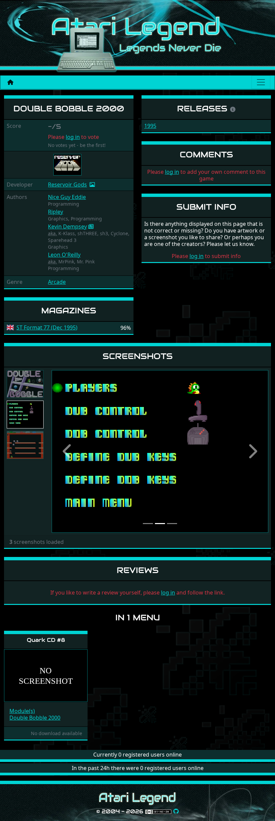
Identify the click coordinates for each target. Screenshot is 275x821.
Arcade (57, 282)
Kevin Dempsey (67, 226)
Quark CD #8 (46, 640)
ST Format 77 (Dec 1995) (46, 327)
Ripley (55, 211)
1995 (150, 126)
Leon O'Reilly (64, 254)
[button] (68, 451)
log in (73, 137)
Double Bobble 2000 (34, 717)
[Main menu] (261, 82)
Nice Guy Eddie (67, 197)
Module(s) (22, 711)
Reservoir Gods (67, 184)
